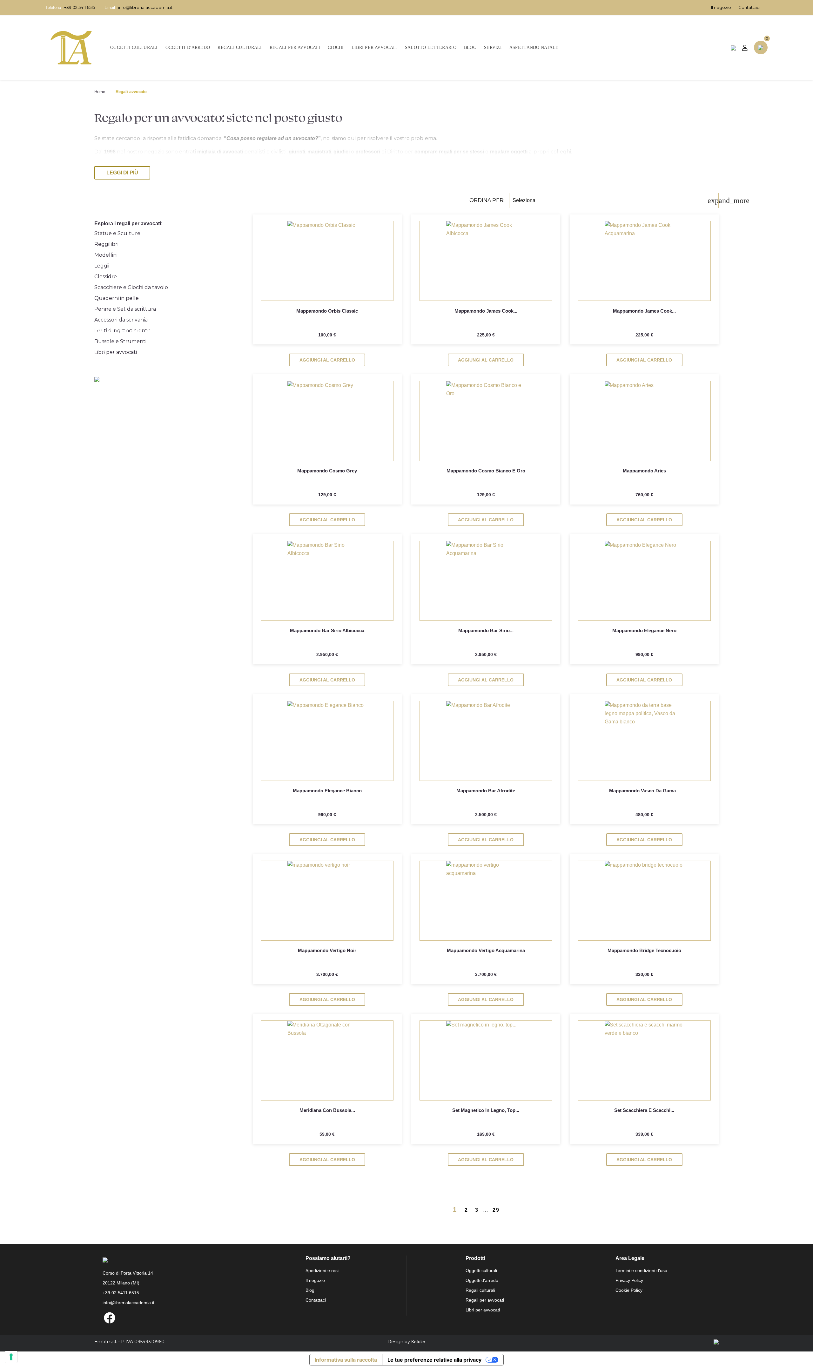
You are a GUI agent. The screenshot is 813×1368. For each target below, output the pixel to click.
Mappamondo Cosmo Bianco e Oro (486, 470)
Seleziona (616, 200)
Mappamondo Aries (644, 470)
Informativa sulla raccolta (346, 1360)
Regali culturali (480, 1290)
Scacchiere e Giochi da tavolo (131, 287)
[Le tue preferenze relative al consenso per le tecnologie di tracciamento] (11, 1357)
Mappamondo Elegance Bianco (327, 790)
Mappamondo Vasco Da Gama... (644, 790)
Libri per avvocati (483, 1309)
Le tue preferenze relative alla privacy (434, 1360)
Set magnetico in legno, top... (485, 1110)
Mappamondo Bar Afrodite (485, 790)
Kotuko (418, 1341)
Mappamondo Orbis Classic (327, 311)
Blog (310, 1290)
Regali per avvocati (485, 1300)
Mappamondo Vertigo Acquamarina (486, 950)
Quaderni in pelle (116, 298)
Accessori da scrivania (121, 320)
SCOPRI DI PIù (168, 372)
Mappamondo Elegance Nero (644, 630)
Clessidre (105, 277)
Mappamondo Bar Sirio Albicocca (327, 630)
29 (497, 1210)
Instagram (123, 1317)
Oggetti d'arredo (482, 1280)
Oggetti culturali (481, 1270)
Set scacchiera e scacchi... (644, 1110)
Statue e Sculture (117, 233)
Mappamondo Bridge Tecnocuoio (644, 950)
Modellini (106, 255)
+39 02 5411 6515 (79, 7)
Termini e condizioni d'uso (641, 1270)
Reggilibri (106, 244)
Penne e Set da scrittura (125, 309)
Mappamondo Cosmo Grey (327, 470)
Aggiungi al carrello (327, 359)
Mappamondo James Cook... (485, 311)
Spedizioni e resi (322, 1270)
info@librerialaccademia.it (145, 7)
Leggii (101, 266)
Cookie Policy (628, 1290)
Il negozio (721, 7)
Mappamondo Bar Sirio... (486, 630)
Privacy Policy (629, 1280)
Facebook (109, 1317)
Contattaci (749, 7)
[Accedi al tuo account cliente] (745, 48)
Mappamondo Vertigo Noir (327, 950)
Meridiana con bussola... (327, 1110)
